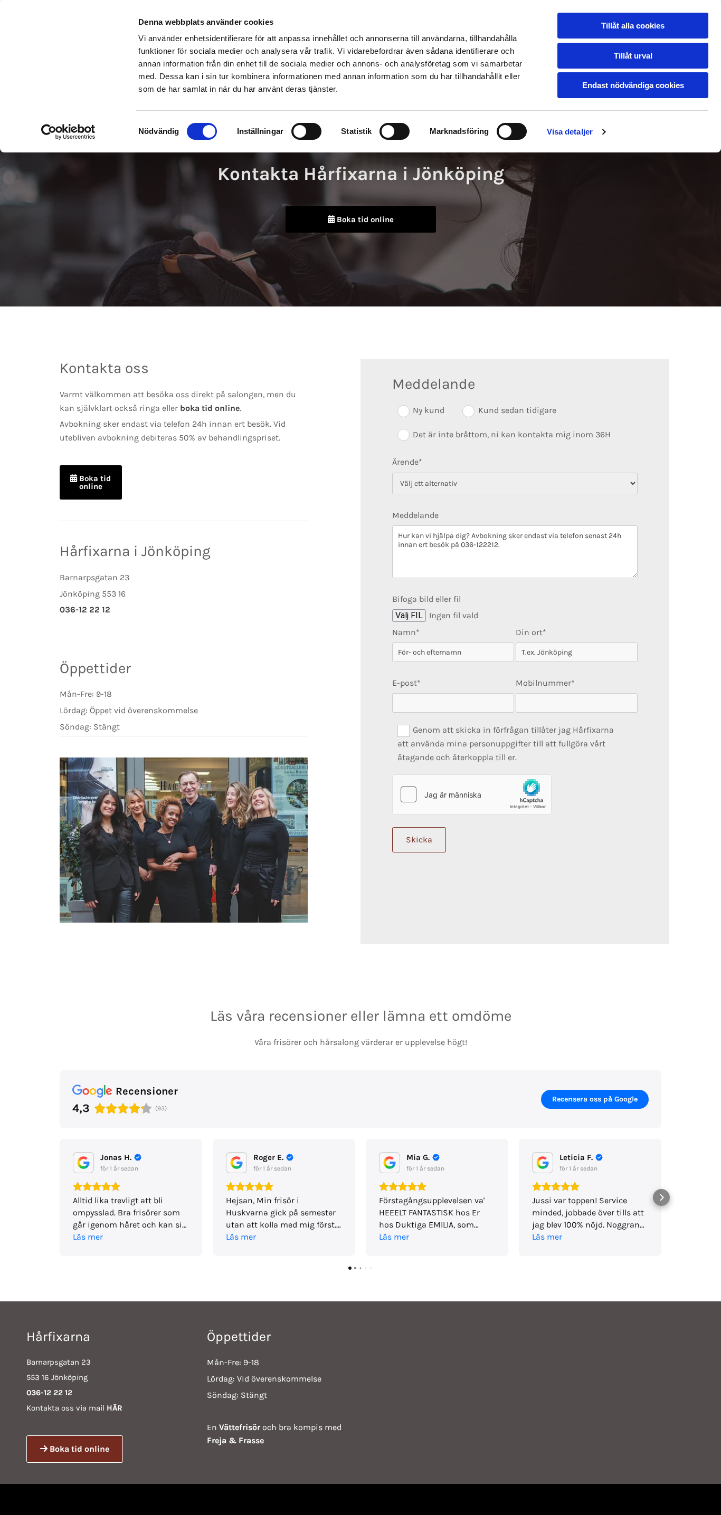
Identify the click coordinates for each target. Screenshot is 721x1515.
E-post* (406, 683)
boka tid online (210, 408)
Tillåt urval (633, 55)
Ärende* (407, 462)
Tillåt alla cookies (633, 25)
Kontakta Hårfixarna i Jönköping (360, 174)
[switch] (306, 131)
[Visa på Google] (83, 1162)
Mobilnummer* (545, 683)
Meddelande (415, 515)
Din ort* (531, 632)
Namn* (406, 632)
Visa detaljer (570, 131)
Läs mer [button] (88, 1237)
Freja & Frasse (235, 1440)
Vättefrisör (239, 1427)
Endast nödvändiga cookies (633, 85)
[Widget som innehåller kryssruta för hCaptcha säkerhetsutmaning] (472, 794)
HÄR (114, 1408)
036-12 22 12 (85, 610)
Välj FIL (409, 615)
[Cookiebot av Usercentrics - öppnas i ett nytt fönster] (68, 132)
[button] (361, 219)
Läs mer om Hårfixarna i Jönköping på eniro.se (570, 1499)
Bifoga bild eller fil (426, 599)
